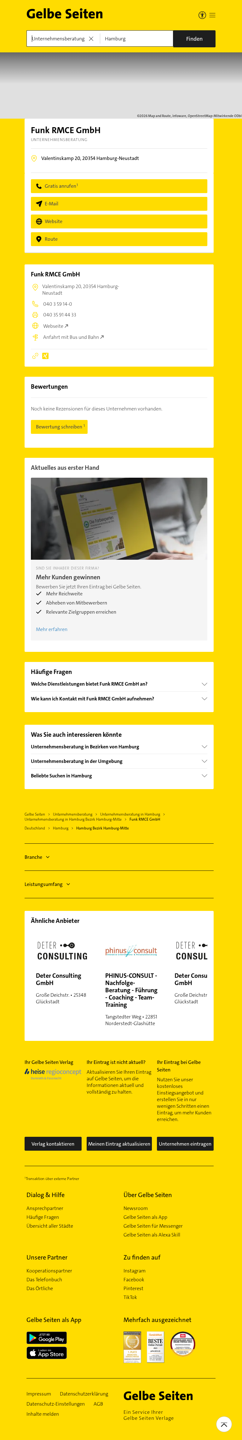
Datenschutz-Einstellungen (55, 1404)
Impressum (38, 1394)
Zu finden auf (142, 1257)
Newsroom (136, 1208)
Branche (33, 857)
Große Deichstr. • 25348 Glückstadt (61, 988)
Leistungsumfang (44, 884)
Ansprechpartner (44, 1208)
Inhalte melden (42, 1414)
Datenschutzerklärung (84, 1394)
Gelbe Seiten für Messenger (153, 1226)
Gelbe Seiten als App (145, 1217)
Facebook (134, 1280)
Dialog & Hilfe (45, 1195)
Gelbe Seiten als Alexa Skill (152, 1235)
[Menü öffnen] (212, 15)
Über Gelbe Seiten (148, 1195)
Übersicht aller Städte (49, 1226)
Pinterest (133, 1288)
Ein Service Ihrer (149, 1415)
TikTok (130, 1297)
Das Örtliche (39, 1288)
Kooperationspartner (49, 1271)
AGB (98, 1404)
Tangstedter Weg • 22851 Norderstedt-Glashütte (131, 999)
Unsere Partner (46, 1257)
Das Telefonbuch (44, 1280)
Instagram (135, 1271)
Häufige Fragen (42, 1217)
